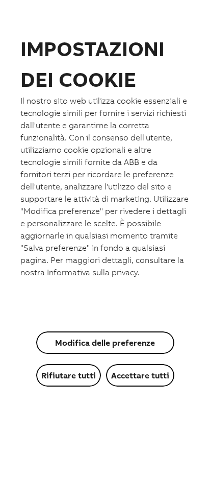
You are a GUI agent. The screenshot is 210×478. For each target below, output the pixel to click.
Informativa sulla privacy (92, 272)
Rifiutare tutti (68, 375)
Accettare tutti (140, 375)
